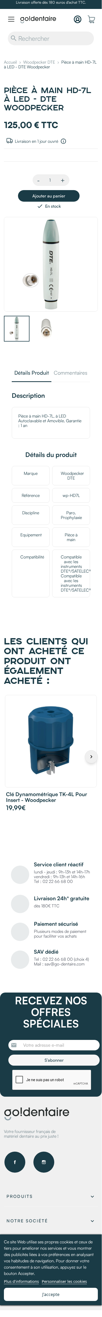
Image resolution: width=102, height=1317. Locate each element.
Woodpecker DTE (72, 476)
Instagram (44, 1162)
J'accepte (50, 1294)
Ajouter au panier (48, 196)
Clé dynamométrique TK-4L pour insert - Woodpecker (46, 797)
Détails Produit (31, 373)
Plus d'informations (21, 1281)
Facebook (15, 1162)
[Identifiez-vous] (78, 19)
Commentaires (70, 373)
